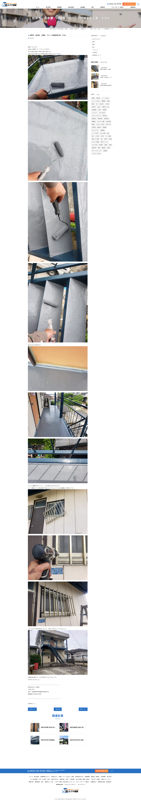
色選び (108, 101)
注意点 (110, 144)
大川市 (102, 136)
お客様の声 (94, 147)
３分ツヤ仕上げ (102, 112)
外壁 (93, 41)
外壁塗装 (104, 127)
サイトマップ (81, 784)
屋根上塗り (100, 118)
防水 (93, 47)
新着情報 (103, 101)
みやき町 (97, 136)
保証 (108, 133)
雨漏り (93, 104)
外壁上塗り (94, 118)
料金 (102, 139)
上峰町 (110, 139)
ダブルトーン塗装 (100, 121)
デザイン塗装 (102, 133)
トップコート (94, 112)
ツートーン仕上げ (105, 98)
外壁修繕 (104, 109)
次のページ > (83, 709)
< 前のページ (32, 709)
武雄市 (105, 144)
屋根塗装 (102, 130)
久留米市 (93, 106)
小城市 (99, 109)
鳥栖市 (93, 98)
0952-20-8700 (37, 694)
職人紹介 (102, 104)
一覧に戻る (58, 709)
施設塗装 (93, 121)
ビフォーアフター (95, 130)
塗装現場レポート (32, 703)
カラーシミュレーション (97, 150)
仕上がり (99, 106)
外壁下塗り (105, 115)
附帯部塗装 (94, 109)
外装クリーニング (104, 141)
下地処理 (94, 52)
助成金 (93, 124)
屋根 (93, 44)
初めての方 (108, 124)
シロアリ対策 (94, 144)
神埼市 (105, 139)
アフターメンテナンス (96, 115)
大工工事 (107, 104)
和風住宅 (105, 150)
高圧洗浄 (99, 127)
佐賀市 (108, 147)
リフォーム (95, 49)
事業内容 (103, 147)
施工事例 (101, 144)
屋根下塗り (106, 118)
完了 (97, 104)
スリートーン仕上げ (96, 101)
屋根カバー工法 (106, 106)
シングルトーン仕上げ (96, 153)
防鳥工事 (98, 98)
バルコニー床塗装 (95, 141)
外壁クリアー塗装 (95, 139)
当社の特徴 (108, 121)
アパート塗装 (108, 136)
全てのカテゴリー (96, 39)
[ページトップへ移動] (112, 770)
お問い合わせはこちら (129, 4)
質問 (99, 147)
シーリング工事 (95, 133)
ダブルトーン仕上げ (100, 124)
